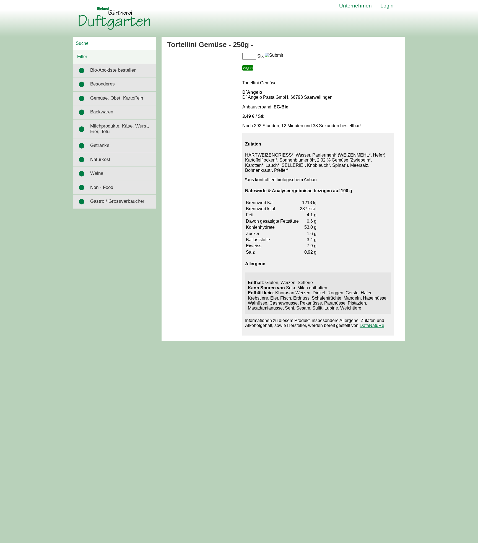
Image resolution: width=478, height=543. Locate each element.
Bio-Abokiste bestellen (113, 70)
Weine (96, 173)
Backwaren (101, 112)
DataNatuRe (372, 325)
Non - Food (101, 187)
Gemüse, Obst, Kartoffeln (116, 98)
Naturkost (100, 159)
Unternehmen (355, 6)
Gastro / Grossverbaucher (117, 201)
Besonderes (102, 84)
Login (387, 6)
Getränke (99, 145)
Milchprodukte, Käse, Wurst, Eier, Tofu (119, 128)
